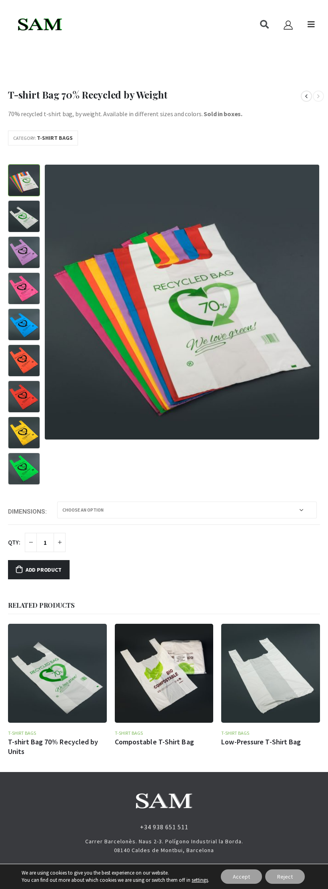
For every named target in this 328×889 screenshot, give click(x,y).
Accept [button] (241, 876)
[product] (57, 673)
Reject (285, 876)
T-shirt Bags (55, 137)
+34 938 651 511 (164, 827)
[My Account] (288, 24)
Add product (44, 569)
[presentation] (54, 302)
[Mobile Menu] (311, 24)
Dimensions (26, 511)
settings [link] (200, 880)
